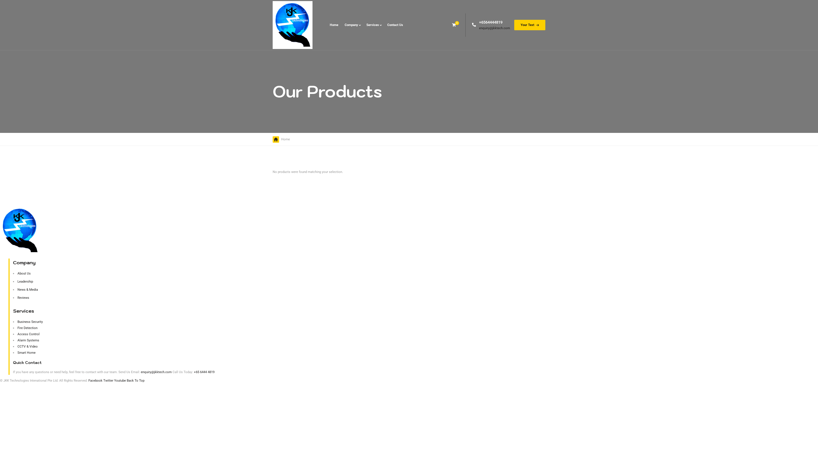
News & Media (27, 290)
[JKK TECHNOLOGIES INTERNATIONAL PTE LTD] (293, 25)
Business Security (30, 322)
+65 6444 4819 (204, 372)
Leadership (25, 281)
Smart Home (26, 353)
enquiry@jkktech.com (494, 28)
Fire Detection (27, 328)
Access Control (28, 334)
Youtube (120, 380)
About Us (24, 273)
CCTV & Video (27, 346)
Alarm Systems (28, 340)
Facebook (95, 380)
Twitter (108, 380)
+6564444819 (491, 22)
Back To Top (135, 380)
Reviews (23, 298)
